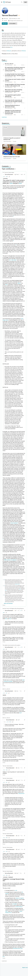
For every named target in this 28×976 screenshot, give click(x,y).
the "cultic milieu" (13, 260)
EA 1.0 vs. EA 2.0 (9, 63)
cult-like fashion (18, 906)
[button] (3, 174)
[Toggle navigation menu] (2, 2)
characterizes (21, 793)
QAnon (19, 283)
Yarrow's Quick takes (9, 172)
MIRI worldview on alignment (10, 559)
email (23, 679)
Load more (4, 117)
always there (17, 584)
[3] (13, 240)
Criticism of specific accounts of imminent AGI (11, 138)
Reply (4, 605)
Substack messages (8, 681)
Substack (9, 50)
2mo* (19, 719)
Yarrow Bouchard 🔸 (9, 64)
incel (6, 284)
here (11, 47)
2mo (17, 691)
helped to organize (20, 898)
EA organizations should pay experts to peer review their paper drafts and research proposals (15, 69)
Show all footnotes (8, 603)
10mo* (17, 174)
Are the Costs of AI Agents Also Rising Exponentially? (15, 608)
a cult (16, 890)
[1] (17, 188)
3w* (15, 610)
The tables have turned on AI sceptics (11, 645)
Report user (25, 967)
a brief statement (14, 523)
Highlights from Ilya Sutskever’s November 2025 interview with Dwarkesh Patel (13, 112)
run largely (14, 903)
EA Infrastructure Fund (17, 948)
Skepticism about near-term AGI (11, 156)
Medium (24, 50)
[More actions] (24, 65)
